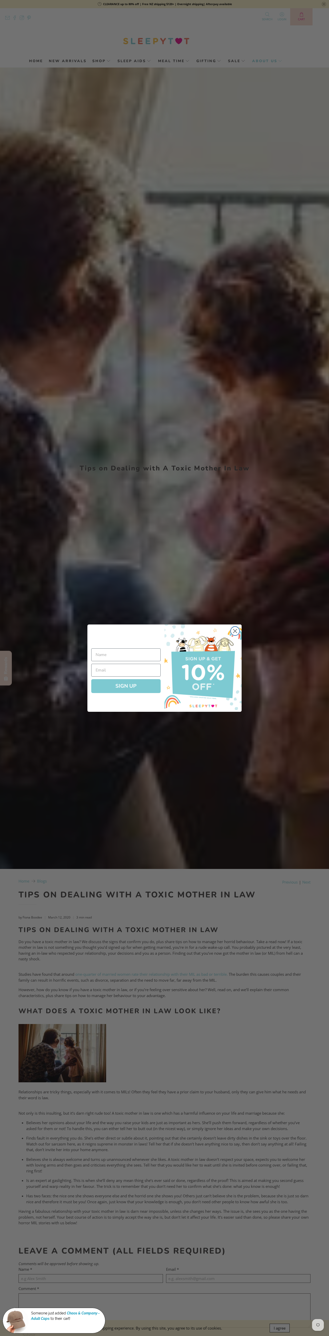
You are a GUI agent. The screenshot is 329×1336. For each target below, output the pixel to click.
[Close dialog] (235, 631)
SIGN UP (125, 686)
